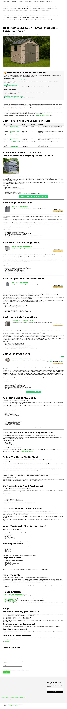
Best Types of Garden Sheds (43, 115)
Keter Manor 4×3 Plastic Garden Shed (20, 282)
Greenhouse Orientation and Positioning (38, 17)
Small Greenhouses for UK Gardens (9, 15)
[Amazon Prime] (62, 249)
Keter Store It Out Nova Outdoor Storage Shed (14, 90)
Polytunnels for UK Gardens (34, 15)
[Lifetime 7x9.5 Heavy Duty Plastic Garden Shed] (7, 323)
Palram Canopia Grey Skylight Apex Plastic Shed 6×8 (15, 79)
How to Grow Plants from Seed (38, 6)
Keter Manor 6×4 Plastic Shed (10, 85)
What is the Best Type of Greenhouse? (10, 17)
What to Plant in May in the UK (9, 10)
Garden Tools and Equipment (38, 1)
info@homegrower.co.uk (13, 705)
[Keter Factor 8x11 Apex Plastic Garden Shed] (7, 360)
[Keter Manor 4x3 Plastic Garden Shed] (7, 284)
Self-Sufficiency (49, 1)
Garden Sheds (28, 1)
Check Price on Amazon (59, 211)
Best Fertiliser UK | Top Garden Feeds (10, 6)
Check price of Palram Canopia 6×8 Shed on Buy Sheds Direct (33, 196)
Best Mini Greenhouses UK (21, 12)
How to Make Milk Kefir (52, 19)
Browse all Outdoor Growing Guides (27, 3)
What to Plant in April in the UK (52, 8)
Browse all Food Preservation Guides (27, 19)
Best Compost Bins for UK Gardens (41, 3)
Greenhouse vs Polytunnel (24, 17)
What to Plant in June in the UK (22, 10)
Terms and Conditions (14, 697)
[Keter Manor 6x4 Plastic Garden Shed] (7, 209)
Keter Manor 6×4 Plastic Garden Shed (20, 206)
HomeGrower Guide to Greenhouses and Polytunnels (39, 10)
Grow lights (14, 1)
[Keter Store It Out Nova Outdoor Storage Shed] (7, 248)
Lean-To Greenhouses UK (22, 15)
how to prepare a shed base (27, 451)
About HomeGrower (5, 697)
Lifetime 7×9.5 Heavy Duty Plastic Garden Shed (22, 320)
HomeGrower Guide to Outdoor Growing (11, 3)
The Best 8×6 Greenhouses (48, 12)
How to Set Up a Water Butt (51, 6)
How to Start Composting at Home (25, 6)
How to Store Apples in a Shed (40, 19)
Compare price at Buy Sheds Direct (33, 391)
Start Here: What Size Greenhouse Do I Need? (49, 15)
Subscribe (54, 691)
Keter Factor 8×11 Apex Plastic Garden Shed (13, 96)
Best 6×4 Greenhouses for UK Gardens (35, 12)
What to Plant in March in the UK (39, 8)
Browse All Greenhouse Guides (9, 12)
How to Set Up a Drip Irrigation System (24, 8)
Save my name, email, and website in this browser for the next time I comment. (16, 670)
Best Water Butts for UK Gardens (9, 8)
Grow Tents (21, 1)
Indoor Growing (6, 1)
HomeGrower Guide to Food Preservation (11, 19)
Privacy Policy (22, 697)
